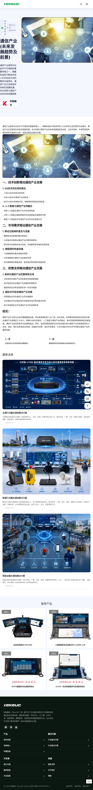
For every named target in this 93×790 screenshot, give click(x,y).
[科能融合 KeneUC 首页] (11, 4)
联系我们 (86, 786)
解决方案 (52, 734)
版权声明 (69, 786)
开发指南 (7, 776)
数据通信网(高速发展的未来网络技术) (62, 343)
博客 (49, 776)
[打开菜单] (86, 4)
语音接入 (7, 745)
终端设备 (7, 751)
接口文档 (7, 764)
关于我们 (51, 770)
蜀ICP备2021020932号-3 (40, 786)
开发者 (7, 758)
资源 (50, 758)
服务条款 (78, 786)
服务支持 (51, 764)
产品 (6, 734)
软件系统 (7, 740)
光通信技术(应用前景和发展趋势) (16, 343)
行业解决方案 (53, 740)
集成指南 (7, 770)
